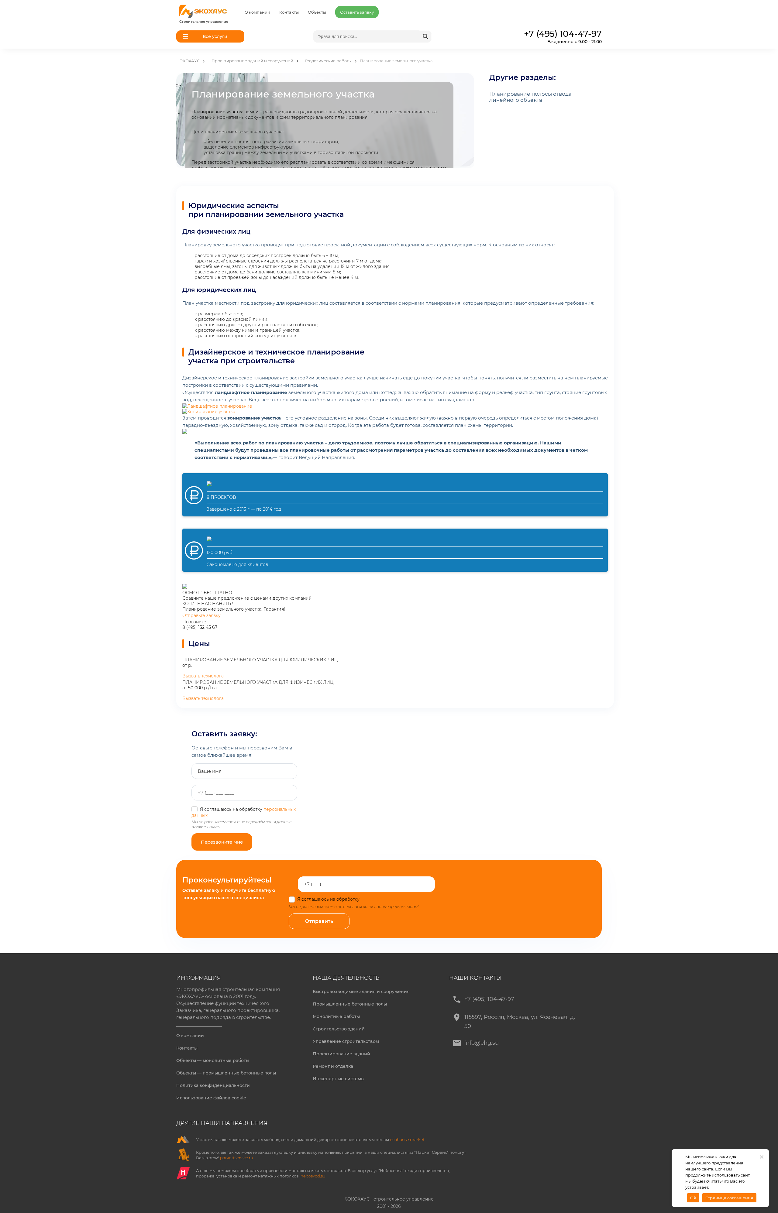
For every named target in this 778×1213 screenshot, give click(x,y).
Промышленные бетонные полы (350, 1004)
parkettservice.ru (236, 1157)
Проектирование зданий (341, 1054)
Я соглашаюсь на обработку (353, 899)
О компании (257, 12)
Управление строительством (346, 1041)
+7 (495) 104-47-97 (489, 999)
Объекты (317, 12)
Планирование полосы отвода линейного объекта (530, 97)
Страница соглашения (729, 1197)
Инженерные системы (338, 1078)
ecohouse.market (407, 1139)
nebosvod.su (313, 1176)
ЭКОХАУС (190, 60)
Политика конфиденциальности (213, 1085)
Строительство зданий (339, 1029)
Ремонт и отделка (333, 1066)
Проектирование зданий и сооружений (252, 60)
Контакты (289, 12)
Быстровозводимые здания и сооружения (361, 991)
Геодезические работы (328, 60)
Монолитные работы (336, 1016)
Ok (693, 1197)
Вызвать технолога (203, 676)
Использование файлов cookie (211, 1098)
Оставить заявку (357, 12)
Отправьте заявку (201, 615)
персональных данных (385, 899)
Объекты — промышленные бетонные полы (226, 1073)
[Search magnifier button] (425, 36)
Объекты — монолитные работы (212, 1060)
